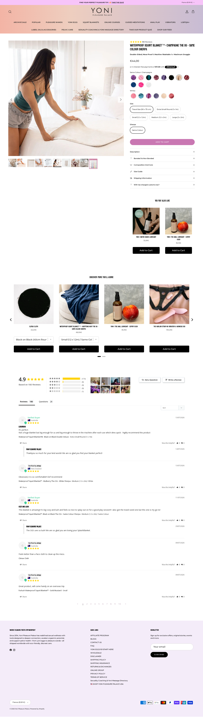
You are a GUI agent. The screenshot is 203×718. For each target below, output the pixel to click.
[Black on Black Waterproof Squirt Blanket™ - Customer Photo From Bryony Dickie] (105, 389)
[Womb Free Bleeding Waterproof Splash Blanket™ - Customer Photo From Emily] (95, 381)
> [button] (125, 603)
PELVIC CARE (67, 30)
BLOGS (93, 639)
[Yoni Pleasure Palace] (101, 12)
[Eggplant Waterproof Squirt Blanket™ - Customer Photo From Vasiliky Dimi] (95, 389)
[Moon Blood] (186, 77)
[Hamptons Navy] (133, 85)
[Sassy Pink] (141, 85)
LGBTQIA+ (185, 22)
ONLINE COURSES (112, 22)
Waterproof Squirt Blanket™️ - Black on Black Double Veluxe (44, 437)
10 (119, 603)
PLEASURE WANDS (54, 22)
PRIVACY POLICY (97, 674)
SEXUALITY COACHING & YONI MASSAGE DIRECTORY (101, 30)
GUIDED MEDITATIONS (135, 22)
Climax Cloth (24, 558)
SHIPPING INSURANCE (100, 663)
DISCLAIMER (95, 656)
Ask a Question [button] (151, 380)
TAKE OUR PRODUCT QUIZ (140, 30)
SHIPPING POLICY (98, 660)
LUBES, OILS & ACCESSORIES (43, 30)
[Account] (186, 11)
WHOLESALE (96, 653)
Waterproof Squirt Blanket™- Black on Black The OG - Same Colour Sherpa (49, 514)
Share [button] (24, 443)
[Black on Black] (171, 77)
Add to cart (162, 142)
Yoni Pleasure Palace (22, 709)
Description (135, 152)
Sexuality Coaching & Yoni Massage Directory (109, 681)
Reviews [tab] (23, 401)
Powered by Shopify (37, 709)
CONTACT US (96, 642)
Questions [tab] (43, 401)
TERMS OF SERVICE (98, 677)
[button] (178, 443)
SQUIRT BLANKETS (91, 22)
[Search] (10, 11)
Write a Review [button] (174, 380)
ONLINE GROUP (97, 670)
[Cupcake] (141, 77)
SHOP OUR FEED (164, 30)
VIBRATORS (170, 22)
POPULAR (36, 22)
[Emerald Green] (148, 77)
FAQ (92, 646)
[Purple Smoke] (163, 77)
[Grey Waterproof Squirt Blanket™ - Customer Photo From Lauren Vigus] (125, 381)
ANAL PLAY (155, 22)
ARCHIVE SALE (20, 22)
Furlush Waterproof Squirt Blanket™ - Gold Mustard (40, 590)
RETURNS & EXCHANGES (100, 667)
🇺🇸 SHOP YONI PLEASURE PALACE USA (106, 684)
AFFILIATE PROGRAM (99, 635)
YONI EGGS (72, 22)
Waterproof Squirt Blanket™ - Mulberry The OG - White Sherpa (45, 481)
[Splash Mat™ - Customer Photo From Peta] (105, 381)
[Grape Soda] (133, 77)
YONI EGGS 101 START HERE (102, 649)
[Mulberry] (156, 77)
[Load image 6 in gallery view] (66, 98)
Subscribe (159, 655)
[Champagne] (179, 77)
